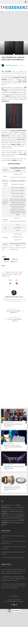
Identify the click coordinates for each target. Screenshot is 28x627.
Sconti (22, 518)
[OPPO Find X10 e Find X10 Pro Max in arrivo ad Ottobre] (14, 416)
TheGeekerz (12, 522)
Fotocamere (21, 509)
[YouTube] (11, 605)
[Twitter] (14, 605)
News (5, 422)
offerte (3, 516)
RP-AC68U (4, 276)
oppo (7, 516)
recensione (4, 518)
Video (21, 522)
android (4, 507)
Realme (22, 516)
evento (8, 509)
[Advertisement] (14, 26)
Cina (19, 507)
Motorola (16, 514)
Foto (12, 509)
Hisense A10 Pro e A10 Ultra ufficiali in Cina (13, 557)
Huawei (12, 511)
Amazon (18, 505)
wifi (8, 276)
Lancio (4, 513)
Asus (13, 272)
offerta (22, 514)
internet (20, 272)
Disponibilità (3, 509)
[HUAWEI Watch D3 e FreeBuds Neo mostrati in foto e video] (14, 480)
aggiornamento (8, 505)
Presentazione (12, 516)
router (20, 274)
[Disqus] (14, 346)
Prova (17, 516)
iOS (19, 511)
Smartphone (10, 422)
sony (16, 520)
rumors (10, 518)
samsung (17, 518)
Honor (8, 511)
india (17, 511)
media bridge (4, 274)
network (10, 274)
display (22, 507)
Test (19, 520)
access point (8, 272)
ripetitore (15, 274)
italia (21, 511)
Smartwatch (10, 486)
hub (16, 272)
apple (9, 507)
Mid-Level (11, 514)
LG (8, 514)
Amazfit (13, 505)
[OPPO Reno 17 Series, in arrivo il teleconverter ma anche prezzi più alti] (14, 437)
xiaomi (3, 525)
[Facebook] (16, 605)
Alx (22, 601)
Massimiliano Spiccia (11, 65)
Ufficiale (17, 522)
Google (4, 511)
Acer (2, 505)
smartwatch (11, 520)
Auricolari (15, 507)
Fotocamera (16, 509)
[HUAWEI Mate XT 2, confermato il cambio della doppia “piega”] (14, 458)
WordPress (13, 601)
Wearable (16, 486)
